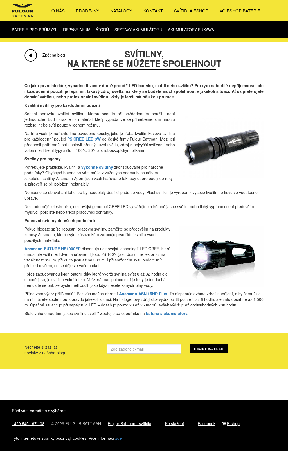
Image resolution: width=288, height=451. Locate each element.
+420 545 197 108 (28, 423)
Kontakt (153, 10)
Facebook (206, 423)
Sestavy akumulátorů (138, 29)
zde (118, 438)
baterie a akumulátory (166, 313)
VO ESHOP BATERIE (240, 10)
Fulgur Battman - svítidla (129, 423)
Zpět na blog (53, 55)
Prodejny (87, 10)
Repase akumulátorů (86, 29)
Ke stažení (174, 423)
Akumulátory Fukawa (191, 29)
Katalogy (121, 10)
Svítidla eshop (191, 10)
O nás (58, 10)
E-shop (233, 423)
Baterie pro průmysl (34, 29)
